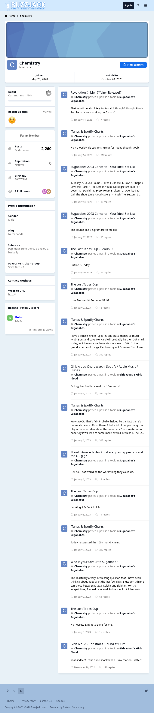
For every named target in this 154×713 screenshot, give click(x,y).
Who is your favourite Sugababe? (94, 562)
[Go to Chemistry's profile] (64, 95)
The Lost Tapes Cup (84, 284)
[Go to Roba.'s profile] (10, 318)
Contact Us (46, 700)
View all (47, 111)
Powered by (67, 707)
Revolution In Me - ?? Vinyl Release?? (96, 92)
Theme (11, 700)
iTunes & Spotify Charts (87, 131)
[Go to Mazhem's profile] (44, 191)
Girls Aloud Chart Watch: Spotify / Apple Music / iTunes (104, 368)
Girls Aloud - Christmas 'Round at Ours (98, 644)
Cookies (60, 700)
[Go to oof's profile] (48, 191)
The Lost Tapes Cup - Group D (92, 249)
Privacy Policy (28, 700)
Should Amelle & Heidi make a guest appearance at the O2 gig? (107, 454)
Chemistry (81, 97)
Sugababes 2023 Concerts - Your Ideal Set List (103, 167)
